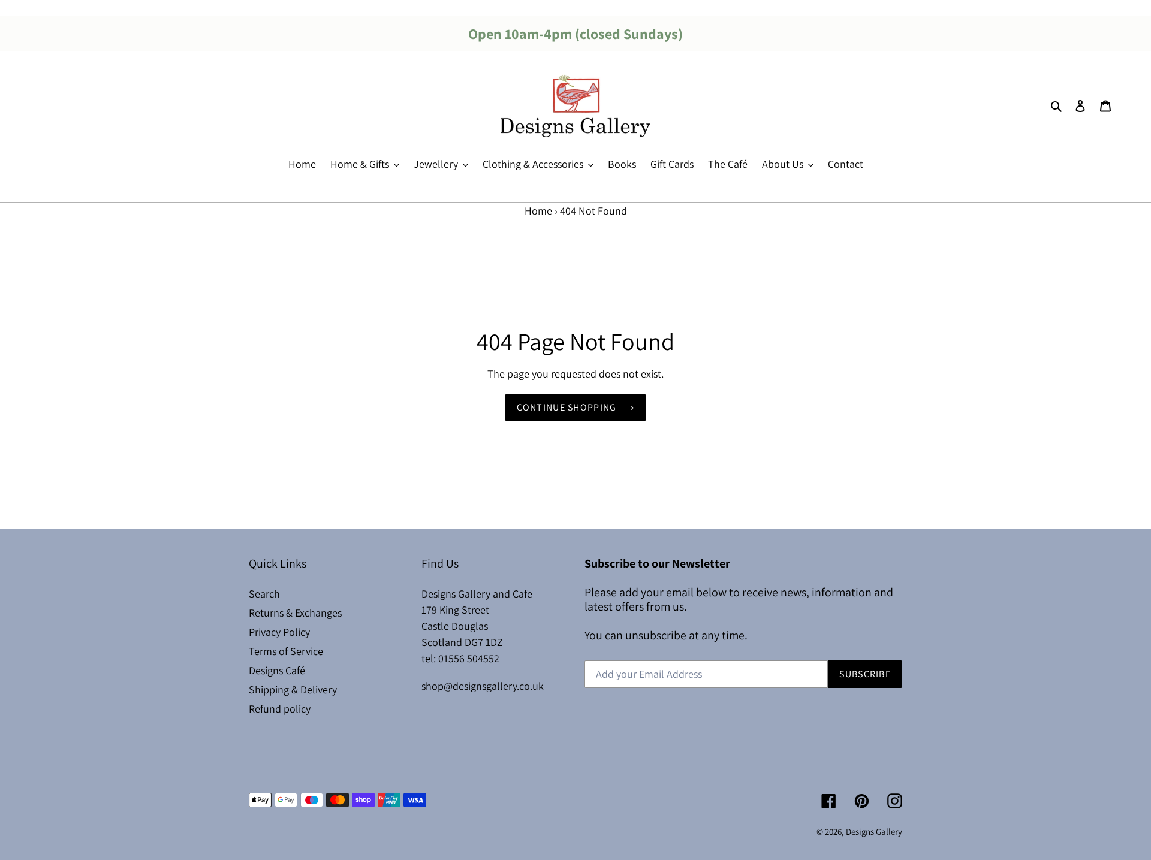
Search (264, 594)
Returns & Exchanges (295, 613)
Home (538, 211)
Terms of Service (286, 651)
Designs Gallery (874, 831)
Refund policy (280, 709)
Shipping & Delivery (293, 689)
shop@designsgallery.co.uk (482, 686)
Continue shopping (567, 407)
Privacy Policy (279, 632)
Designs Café (277, 670)
